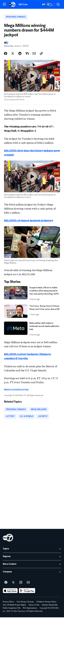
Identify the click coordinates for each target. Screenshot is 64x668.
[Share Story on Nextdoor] (27, 53)
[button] (4, 4)
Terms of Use (34, 605)
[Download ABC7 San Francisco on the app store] (10, 590)
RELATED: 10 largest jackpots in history (28, 220)
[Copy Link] (41, 53)
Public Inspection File (11, 608)
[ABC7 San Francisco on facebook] (6, 582)
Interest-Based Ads (50, 605)
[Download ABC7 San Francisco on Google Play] (27, 590)
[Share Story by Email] (34, 53)
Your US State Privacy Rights (14, 605)
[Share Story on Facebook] (5, 53)
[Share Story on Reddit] (20, 53)
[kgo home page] (8, 537)
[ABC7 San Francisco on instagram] (21, 582)
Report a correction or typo (16, 389)
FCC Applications (30, 608)
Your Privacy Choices (25, 602)
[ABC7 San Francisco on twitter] (13, 582)
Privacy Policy (8, 602)
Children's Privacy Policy (46, 602)
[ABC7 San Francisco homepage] (12, 4)
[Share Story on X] (12, 53)
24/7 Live (22, 4)
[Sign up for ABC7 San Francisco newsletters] (28, 582)
